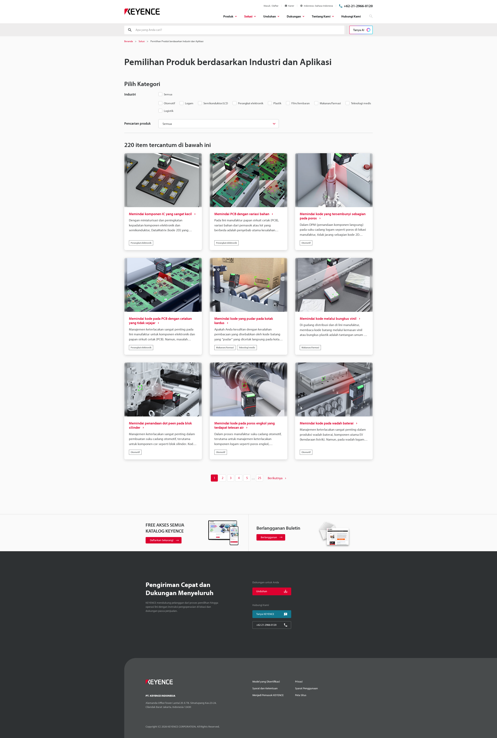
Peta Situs (300, 695)
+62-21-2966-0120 (358, 6)
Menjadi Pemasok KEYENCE (268, 695)
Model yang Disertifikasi (266, 681)
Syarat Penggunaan (306, 688)
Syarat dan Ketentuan (265, 688)
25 (259, 478)
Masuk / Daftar (271, 5)
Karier (291, 5)
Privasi (298, 681)
